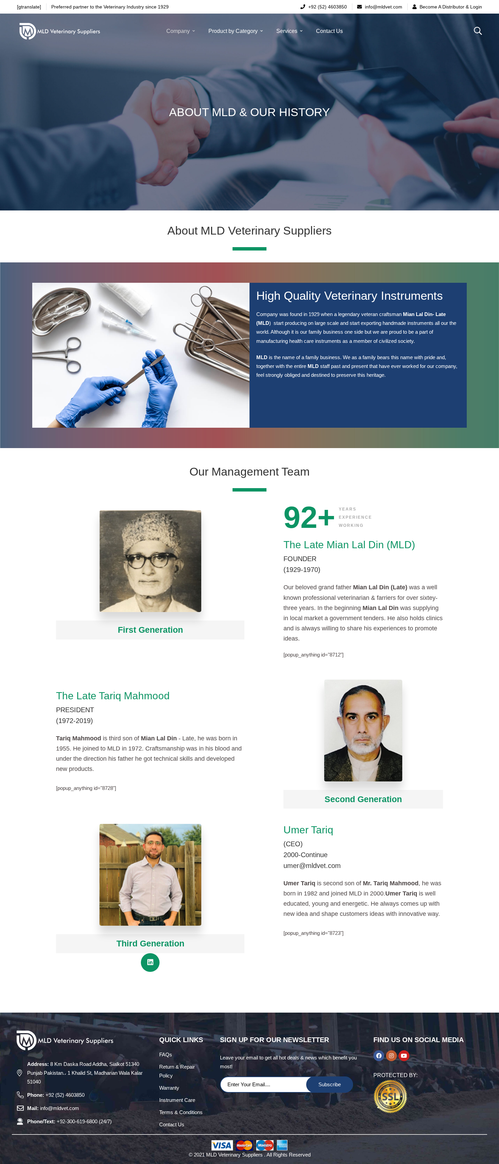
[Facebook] (378, 1055)
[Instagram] (391, 1055)
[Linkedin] (150, 962)
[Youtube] (404, 1055)
